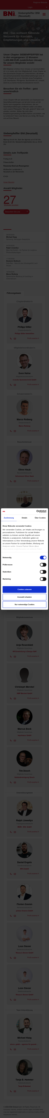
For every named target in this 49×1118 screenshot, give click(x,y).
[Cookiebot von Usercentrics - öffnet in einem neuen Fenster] (36, 511)
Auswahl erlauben (24, 597)
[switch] (43, 565)
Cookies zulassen (25, 589)
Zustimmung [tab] (9, 518)
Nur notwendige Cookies (24, 604)
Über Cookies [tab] (40, 518)
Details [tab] (24, 518)
